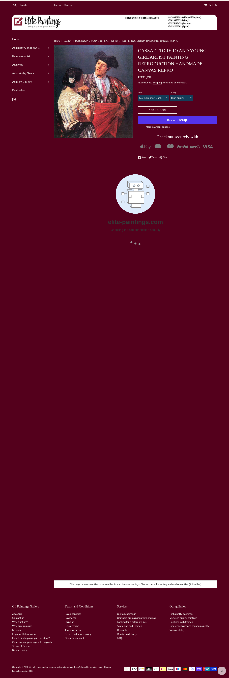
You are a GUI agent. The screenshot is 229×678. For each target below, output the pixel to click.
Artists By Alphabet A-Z (30, 47)
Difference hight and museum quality (189, 626)
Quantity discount (74, 638)
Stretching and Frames (129, 626)
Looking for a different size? (132, 622)
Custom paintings (126, 613)
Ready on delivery (127, 634)
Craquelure (123, 630)
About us (17, 613)
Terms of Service (21, 646)
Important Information (24, 634)
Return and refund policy (78, 634)
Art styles (30, 64)
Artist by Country (30, 81)
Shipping (157, 82)
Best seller (18, 90)
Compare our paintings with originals (32, 642)
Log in (57, 5)
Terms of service (74, 630)
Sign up (68, 5)
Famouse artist (30, 56)
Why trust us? (19, 622)
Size (140, 92)
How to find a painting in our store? (31, 638)
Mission (16, 630)
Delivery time (72, 626)
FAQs (120, 638)
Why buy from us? (22, 626)
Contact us (18, 618)
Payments (70, 618)
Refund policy (19, 650)
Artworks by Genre (30, 73)
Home (15, 39)
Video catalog (176, 630)
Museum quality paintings (183, 618)
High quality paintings (181, 613)
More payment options (158, 126)
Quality (173, 92)
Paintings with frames (181, 622)
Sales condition (73, 613)
